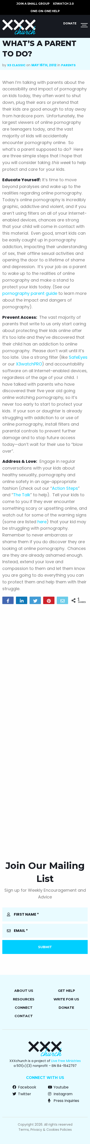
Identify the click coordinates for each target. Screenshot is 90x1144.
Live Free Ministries (66, 1061)
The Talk (21, 495)
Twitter (24, 1094)
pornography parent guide (29, 293)
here (42, 522)
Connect (24, 1008)
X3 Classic (16, 65)
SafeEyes (78, 357)
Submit (45, 947)
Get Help (66, 991)
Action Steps (65, 488)
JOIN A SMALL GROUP (33, 3)
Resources (23, 999)
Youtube (61, 1087)
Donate (69, 23)
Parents (68, 65)
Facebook (26, 1087)
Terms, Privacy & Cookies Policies (45, 1129)
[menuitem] (33, 3)
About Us (23, 991)
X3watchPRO (29, 364)
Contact (24, 1016)
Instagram (62, 1094)
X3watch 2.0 (63, 3)
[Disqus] (45, 667)
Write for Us (66, 999)
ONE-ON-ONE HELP (45, 11)
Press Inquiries (66, 1101)
